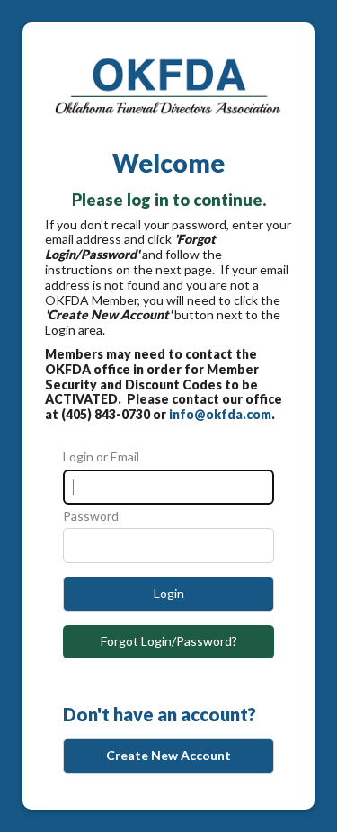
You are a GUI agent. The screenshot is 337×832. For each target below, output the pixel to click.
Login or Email (101, 457)
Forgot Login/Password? (169, 641)
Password (91, 516)
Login (169, 593)
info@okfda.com (220, 414)
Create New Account (168, 755)
